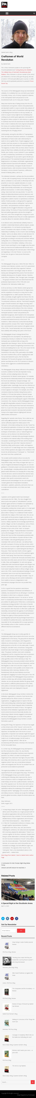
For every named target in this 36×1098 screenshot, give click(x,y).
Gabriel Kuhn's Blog (6, 52)
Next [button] (33, 896)
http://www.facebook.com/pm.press (16, 918)
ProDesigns (31, 1095)
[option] (18, 895)
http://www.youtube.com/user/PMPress (12, 918)
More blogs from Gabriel (8, 855)
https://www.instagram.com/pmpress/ (7, 918)
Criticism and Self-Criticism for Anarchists (12, 868)
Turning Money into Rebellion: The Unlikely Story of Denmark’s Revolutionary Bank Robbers (16, 72)
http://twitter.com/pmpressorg (3, 918)
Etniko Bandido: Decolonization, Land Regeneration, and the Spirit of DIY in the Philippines (17, 905)
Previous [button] (2, 896)
